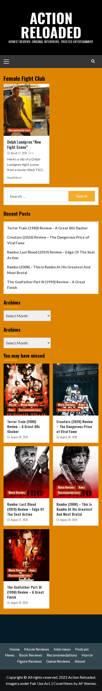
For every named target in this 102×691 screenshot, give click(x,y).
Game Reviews (58, 661)
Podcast (82, 649)
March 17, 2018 (19, 153)
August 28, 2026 (19, 437)
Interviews (62, 649)
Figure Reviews (29, 661)
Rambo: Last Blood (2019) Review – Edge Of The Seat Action (51, 255)
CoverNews (63, 683)
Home (14, 649)
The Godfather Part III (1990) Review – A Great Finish (46, 285)
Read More (14, 177)
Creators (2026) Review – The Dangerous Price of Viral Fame (48, 240)
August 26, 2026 (68, 520)
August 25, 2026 (19, 603)
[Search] (93, 61)
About (80, 661)
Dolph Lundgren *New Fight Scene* (24, 144)
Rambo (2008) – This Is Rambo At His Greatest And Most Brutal (48, 270)
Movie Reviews (29, 405)
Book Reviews (30, 655)
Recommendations (20, 130)
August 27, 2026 (19, 520)
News (12, 410)
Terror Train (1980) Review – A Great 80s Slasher (47, 228)
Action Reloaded (51, 24)
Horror (13, 405)
